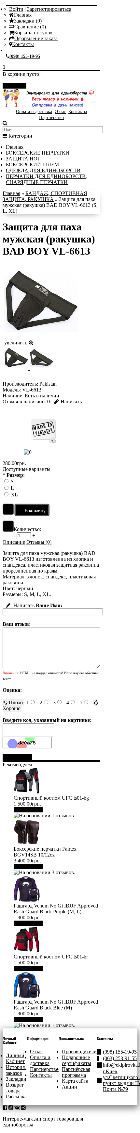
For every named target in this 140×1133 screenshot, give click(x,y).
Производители (79, 1051)
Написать (71, 401)
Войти (16, 9)
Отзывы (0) (38, 542)
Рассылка (16, 1096)
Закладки (16, 1079)
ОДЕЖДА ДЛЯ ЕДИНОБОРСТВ (43, 170)
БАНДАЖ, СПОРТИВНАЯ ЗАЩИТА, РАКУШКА (45, 196)
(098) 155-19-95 (24, 56)
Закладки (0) (28, 21)
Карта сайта (75, 1081)
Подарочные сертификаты (76, 1060)
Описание (14, 542)
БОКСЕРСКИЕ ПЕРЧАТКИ (37, 153)
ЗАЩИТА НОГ (23, 158)
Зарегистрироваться (49, 9)
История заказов (15, 1070)
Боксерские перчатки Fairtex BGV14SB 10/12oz (45, 852)
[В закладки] (8, 509)
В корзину (31, 809)
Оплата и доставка (34, 111)
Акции (69, 1087)
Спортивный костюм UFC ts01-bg (51, 798)
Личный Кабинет (15, 1058)
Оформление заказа (36, 38)
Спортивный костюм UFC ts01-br (51, 956)
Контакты (23, 44)
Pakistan (48, 384)
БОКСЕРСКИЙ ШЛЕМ (32, 164)
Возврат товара (15, 1087)
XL (14, 494)
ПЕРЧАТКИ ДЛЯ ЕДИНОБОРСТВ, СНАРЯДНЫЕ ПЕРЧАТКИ (46, 179)
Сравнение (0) (30, 26)
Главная (23, 15)
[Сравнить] (8, 526)
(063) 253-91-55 (120, 1058)
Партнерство (51, 117)
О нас (60, 111)
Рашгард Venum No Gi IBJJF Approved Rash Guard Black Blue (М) (56, 1004)
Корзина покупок (33, 32)
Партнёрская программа (76, 1072)
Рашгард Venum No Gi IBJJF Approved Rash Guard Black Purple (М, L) (56, 908)
